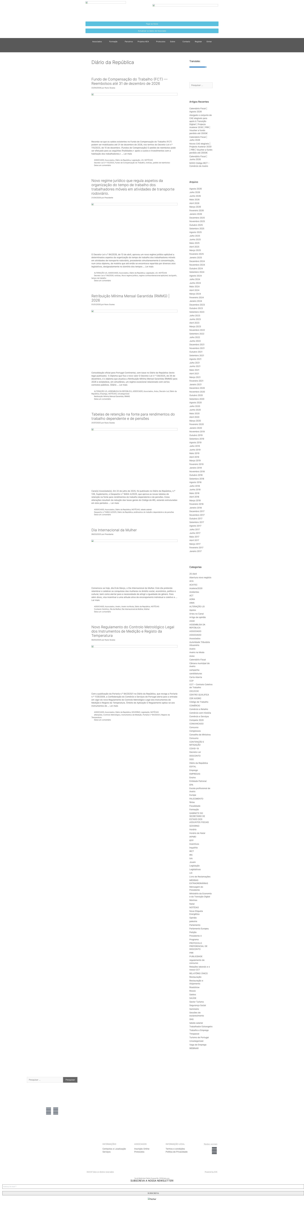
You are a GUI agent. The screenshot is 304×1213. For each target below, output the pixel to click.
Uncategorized (123, 394)
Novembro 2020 (197, 392)
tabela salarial (146, 509)
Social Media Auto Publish (143, 1178)
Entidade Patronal (198, 781)
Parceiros (129, 41)
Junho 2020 (195, 410)
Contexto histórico (101, 609)
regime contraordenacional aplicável (153, 275)
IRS (190, 855)
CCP (191, 681)
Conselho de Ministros (200, 734)
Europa (192, 795)
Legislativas (195, 869)
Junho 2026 (195, 196)
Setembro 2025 (196, 228)
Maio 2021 (194, 370)
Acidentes (194, 592)
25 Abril (193, 574)
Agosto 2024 (195, 276)
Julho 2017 (194, 529)
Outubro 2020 (196, 395)
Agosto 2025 (195, 232)
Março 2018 (195, 500)
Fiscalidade (194, 806)
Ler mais (128, 154)
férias (192, 802)
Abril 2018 (194, 497)
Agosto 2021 (195, 359)
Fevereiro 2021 (196, 381)
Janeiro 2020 (195, 428)
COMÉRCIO (194, 705)
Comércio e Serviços (199, 716)
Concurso (193, 727)
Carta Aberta (195, 677)
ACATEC (193, 585)
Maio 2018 (194, 493)
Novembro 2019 (197, 431)
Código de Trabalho (198, 702)
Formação (113, 41)
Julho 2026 (194, 192)
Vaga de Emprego (197, 1045)
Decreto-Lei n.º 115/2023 (104, 163)
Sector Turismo (196, 1002)
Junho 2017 (194, 533)
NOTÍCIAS (149, 160)
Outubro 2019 (196, 435)
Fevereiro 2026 (196, 210)
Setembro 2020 (196, 399)
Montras (193, 900)
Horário (192, 829)
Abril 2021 (194, 373)
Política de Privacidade (177, 1152)
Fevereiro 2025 (196, 254)
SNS (191, 1019)
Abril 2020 (194, 417)
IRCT (191, 851)
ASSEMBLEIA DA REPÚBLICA (120, 391)
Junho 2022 (195, 341)
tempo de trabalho (98, 278)
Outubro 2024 (196, 268)
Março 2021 (195, 377)
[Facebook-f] (214, 1151)
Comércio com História (200, 713)
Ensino (192, 777)
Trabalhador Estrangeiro (200, 1026)
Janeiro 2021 (195, 384)
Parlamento (194, 925)
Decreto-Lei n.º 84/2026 (104, 275)
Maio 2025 (194, 243)
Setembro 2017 (196, 522)
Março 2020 (195, 421)
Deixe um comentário (102, 165)
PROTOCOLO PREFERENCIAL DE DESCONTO (198, 946)
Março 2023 (195, 326)
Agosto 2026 (195, 189)
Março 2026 (195, 207)
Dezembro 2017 (196, 511)
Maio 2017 (194, 537)
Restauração (195, 977)
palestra (193, 921)
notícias (149, 163)
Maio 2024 (194, 286)
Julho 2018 (194, 486)
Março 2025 (195, 250)
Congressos (195, 731)
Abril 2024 (194, 290)
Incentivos (194, 844)
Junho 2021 (194, 366)
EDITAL (192, 766)
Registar (198, 41)
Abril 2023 (194, 323)
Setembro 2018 (196, 479)
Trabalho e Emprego (199, 1030)
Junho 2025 (195, 239)
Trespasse (194, 1034)
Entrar (209, 41)
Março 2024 (195, 294)
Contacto (186, 41)
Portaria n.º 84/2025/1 (151, 715)
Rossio (192, 991)
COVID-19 (194, 748)
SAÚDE (192, 998)
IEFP (191, 840)
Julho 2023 (194, 315)
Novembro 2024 (197, 265)
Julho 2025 (194, 236)
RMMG (127, 396)
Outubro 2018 (195, 475)
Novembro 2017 (197, 515)
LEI (142, 160)
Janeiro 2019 (195, 468)
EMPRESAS (194, 774)
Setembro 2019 (196, 439)
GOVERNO (136, 712)
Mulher (147, 609)
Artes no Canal (196, 614)
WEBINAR (194, 1048)
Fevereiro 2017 (196, 547)
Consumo (193, 738)
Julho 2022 (194, 337)
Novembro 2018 (197, 471)
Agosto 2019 (195, 442)
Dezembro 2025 (197, 218)
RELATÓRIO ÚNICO (198, 973)
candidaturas (195, 673)
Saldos (192, 994)
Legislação (136, 160)
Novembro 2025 (197, 221)
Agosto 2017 (195, 526)
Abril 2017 (194, 540)
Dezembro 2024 (197, 261)
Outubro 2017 (195, 518)
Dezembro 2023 (197, 305)
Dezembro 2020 (197, 388)
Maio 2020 (194, 413)
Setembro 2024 (196, 272)
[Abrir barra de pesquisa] (151, 48)
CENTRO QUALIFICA (199, 694)
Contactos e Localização (114, 1149)
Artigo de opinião (197, 617)
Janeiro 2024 (195, 301)
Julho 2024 (194, 279)
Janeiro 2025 (195, 257)
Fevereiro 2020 (196, 424)
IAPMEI (192, 837)
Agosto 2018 (195, 482)
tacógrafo (172, 275)
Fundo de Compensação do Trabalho (130, 163)
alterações (98, 715)
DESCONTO (195, 756)
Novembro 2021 (197, 348)
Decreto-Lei (164, 391)
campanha (194, 670)
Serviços (106, 1152)
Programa (194, 939)
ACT (191, 595)
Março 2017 (195, 544)
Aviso (156, 391)
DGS (191, 759)
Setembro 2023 (196, 312)
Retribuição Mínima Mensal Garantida (109, 396)
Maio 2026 (194, 199)
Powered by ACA (211, 1172)
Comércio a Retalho (198, 709)
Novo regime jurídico (130, 275)
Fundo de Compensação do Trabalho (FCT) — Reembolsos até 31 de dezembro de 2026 (129, 81)
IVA (191, 858)
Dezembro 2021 (196, 344)
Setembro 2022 (196, 334)
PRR (191, 953)
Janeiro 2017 (195, 551)
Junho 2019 (195, 450)
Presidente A (195, 936)
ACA (191, 581)
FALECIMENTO (196, 798)
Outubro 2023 (196, 308)
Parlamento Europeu (199, 928)
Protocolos (160, 41)
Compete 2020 (196, 720)
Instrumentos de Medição (131, 715)
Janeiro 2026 (195, 214)
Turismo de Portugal (199, 1037)
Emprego (103, 394)
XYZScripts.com (164, 1178)
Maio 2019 (194, 453)
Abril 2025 (194, 247)
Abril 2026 (194, 203)
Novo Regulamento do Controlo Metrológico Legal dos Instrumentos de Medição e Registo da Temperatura (132, 631)
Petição (193, 932)
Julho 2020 (194, 406)
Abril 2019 (194, 457)
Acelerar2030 (195, 588)
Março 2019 (195, 460)
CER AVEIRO (195, 698)
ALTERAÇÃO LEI (100, 273)
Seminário (194, 1009)
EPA (191, 785)
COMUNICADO (196, 723)
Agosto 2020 (195, 402)
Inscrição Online (141, 1149)
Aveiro (117, 606)
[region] (267, 1095)
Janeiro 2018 (195, 508)
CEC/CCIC (194, 691)
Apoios (192, 610)
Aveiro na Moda (127, 606)
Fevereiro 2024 (196, 297)
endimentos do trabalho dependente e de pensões (154, 512)
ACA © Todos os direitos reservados (100, 1172)
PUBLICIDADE (195, 956)
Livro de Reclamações (199, 876)
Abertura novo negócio (200, 577)
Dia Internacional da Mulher (114, 530)
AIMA (192, 603)
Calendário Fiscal (197, 659)
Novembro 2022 (197, 330)
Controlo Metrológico (111, 715)
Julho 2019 (194, 446)
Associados (109, 160)
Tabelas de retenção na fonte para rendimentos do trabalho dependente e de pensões (133, 416)
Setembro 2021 (196, 355)
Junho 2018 (194, 489)
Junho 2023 (195, 319)
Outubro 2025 (196, 225)
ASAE (192, 621)
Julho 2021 (194, 363)
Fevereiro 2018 (196, 504)
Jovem (192, 862)
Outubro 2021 (195, 352)
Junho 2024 (195, 283)
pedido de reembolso (161, 163)
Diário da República (123, 160)
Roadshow (194, 987)
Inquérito (193, 847)
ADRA (192, 599)
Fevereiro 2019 (196, 464)
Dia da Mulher (115, 609)
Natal (192, 904)
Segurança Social (197, 1005)
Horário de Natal (197, 833)
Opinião (193, 918)
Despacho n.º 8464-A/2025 (105, 512)
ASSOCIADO (99, 160)
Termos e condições (175, 1149)
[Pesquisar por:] (201, 85)
